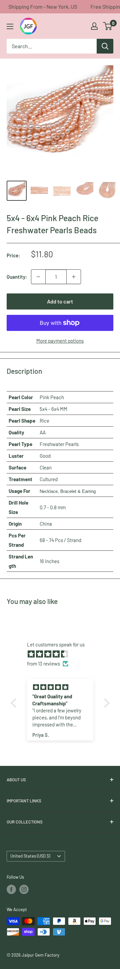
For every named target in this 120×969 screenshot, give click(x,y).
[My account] (94, 26)
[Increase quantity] (74, 277)
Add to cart (60, 301)
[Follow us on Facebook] (11, 889)
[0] (108, 26)
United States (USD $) (30, 856)
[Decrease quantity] (38, 277)
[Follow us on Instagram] (24, 889)
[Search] (105, 46)
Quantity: (17, 277)
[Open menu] (10, 26)
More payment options (60, 341)
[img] (63, 654)
